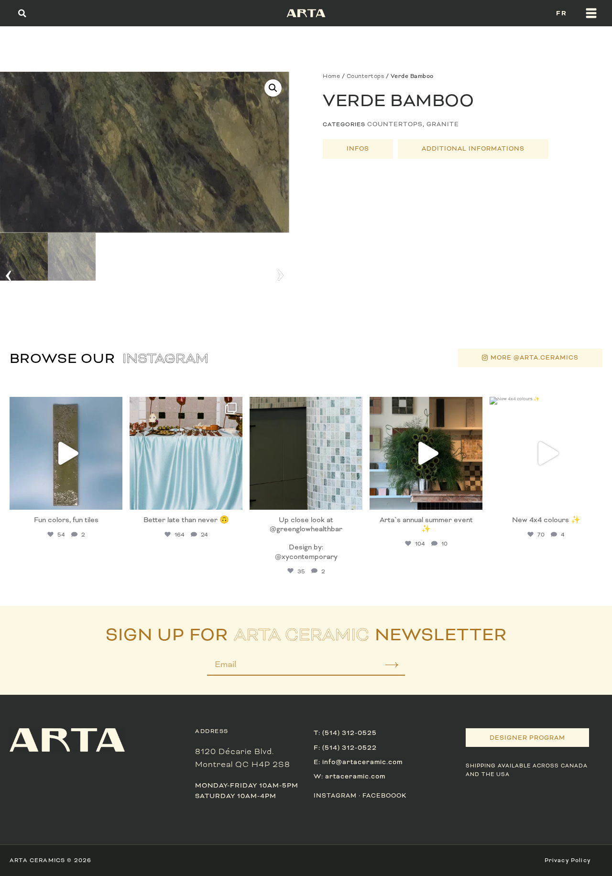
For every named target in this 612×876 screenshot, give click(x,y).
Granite (442, 124)
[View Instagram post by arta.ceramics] (112, 498)
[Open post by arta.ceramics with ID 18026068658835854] (426, 453)
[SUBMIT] (385, 668)
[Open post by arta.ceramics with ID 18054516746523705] (306, 453)
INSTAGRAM (335, 795)
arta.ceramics (65, 405)
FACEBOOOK (384, 795)
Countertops (365, 76)
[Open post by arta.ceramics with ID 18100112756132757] (546, 453)
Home (331, 76)
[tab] (358, 149)
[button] (22, 13)
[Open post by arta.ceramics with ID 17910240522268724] (186, 453)
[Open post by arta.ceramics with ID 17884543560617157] (66, 453)
